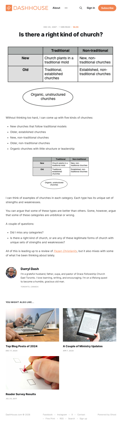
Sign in (91, 7)
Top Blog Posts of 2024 (21, 346)
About (56, 7)
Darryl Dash (30, 269)
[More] (66, 8)
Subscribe (107, 8)
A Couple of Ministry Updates (83, 346)
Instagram (62, 414)
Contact (81, 414)
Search (71, 418)
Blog (75, 27)
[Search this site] (80, 8)
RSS (62, 418)
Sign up (83, 418)
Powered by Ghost (107, 414)
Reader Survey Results (21, 394)
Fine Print (50, 418)
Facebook (48, 414)
